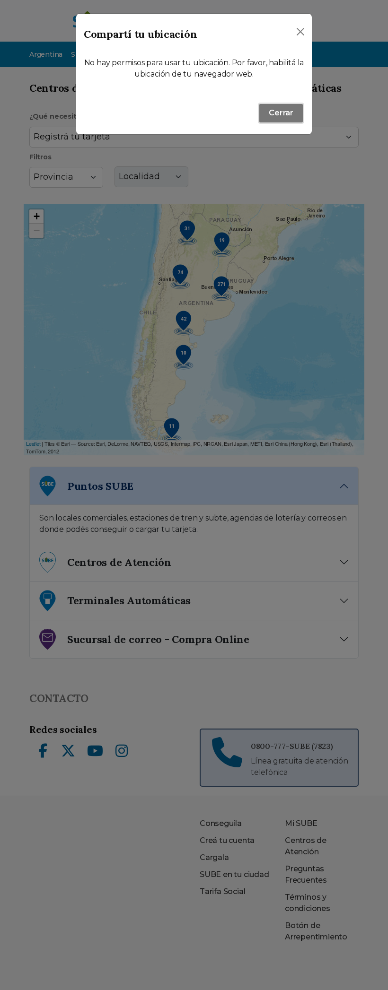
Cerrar (281, 112)
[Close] (300, 31)
